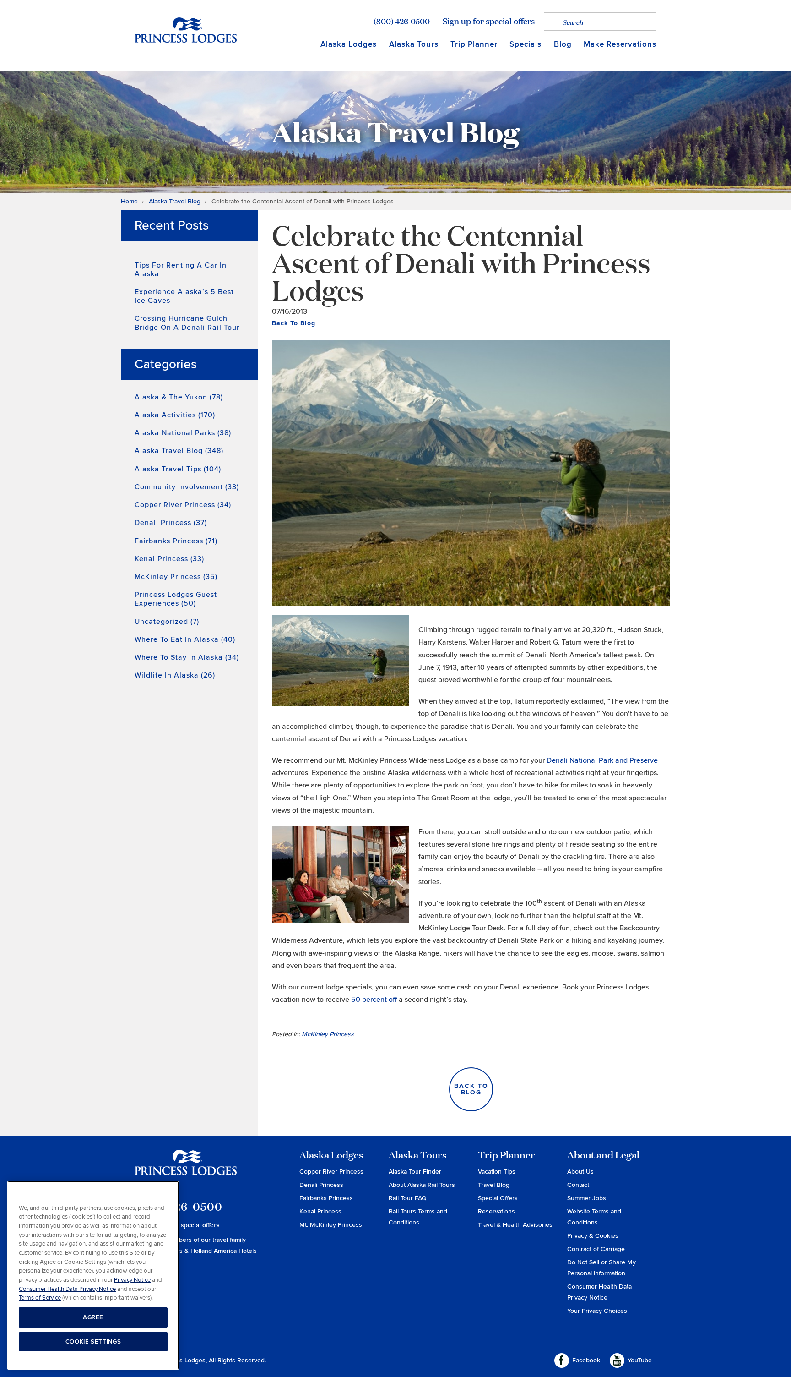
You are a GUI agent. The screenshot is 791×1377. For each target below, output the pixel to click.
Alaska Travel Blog (174, 201)
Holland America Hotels (223, 1251)
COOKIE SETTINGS (93, 1341)
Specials (525, 44)
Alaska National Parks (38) (183, 432)
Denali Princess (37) (171, 522)
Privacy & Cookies (592, 1236)
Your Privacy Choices (597, 1311)
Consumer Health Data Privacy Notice (67, 1289)
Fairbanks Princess (326, 1198)
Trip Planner (474, 44)
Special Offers (498, 1198)
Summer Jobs (586, 1198)
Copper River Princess (331, 1171)
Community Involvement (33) (187, 487)
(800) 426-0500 (402, 21)
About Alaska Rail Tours (422, 1185)
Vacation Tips (496, 1171)
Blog (563, 44)
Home (129, 201)
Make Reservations (620, 44)
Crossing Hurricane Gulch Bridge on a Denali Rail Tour (187, 323)
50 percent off (374, 999)
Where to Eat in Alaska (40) (185, 639)
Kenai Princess (320, 1211)
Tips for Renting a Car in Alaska (181, 270)
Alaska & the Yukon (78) (179, 397)
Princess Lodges (186, 1168)
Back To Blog (293, 323)
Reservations (496, 1211)
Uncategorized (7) (167, 621)
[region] (93, 1275)
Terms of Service (40, 1297)
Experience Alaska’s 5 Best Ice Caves (184, 296)
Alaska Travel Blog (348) (179, 450)
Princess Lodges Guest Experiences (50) (176, 599)
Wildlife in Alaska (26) (175, 675)
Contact (578, 1185)
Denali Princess (321, 1185)
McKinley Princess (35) (176, 576)
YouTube (640, 1360)
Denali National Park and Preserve (602, 760)
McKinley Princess (328, 1034)
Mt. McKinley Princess (330, 1225)
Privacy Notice (132, 1280)
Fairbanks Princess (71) (176, 541)
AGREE (93, 1317)
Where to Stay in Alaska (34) (187, 657)
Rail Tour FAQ (408, 1198)
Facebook (586, 1360)
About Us (580, 1171)
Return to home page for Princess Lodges (186, 29)
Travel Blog (493, 1185)
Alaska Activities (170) (175, 415)
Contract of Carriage (596, 1249)
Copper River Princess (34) (183, 504)
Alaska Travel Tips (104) (178, 469)
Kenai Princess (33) (169, 558)
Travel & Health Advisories (515, 1225)
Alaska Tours (414, 44)
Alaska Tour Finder (415, 1171)
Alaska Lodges (348, 44)
